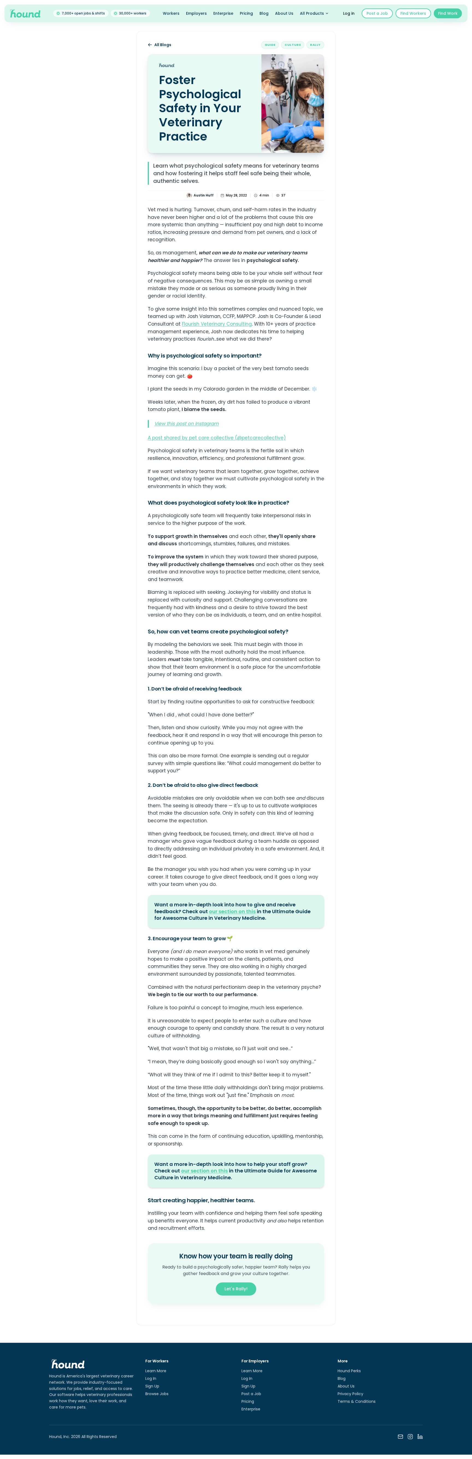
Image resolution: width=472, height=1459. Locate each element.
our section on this (232, 911)
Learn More (155, 1371)
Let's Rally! (236, 1289)
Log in (349, 13)
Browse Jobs (157, 1394)
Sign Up (152, 1386)
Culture (293, 45)
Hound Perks (349, 1371)
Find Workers (413, 13)
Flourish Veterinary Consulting (217, 324)
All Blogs (162, 44)
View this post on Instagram (186, 423)
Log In (150, 1378)
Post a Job (377, 13)
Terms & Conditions (357, 1401)
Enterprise (223, 13)
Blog (264, 13)
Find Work (448, 13)
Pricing (246, 13)
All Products (312, 13)
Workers (171, 13)
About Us (284, 13)
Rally (315, 45)
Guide (270, 45)
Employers (196, 13)
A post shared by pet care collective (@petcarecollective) (217, 437)
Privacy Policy (350, 1394)
